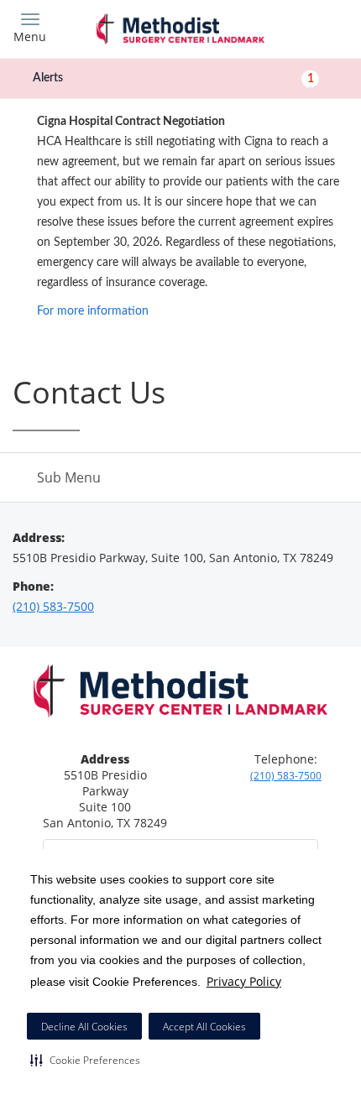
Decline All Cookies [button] (84, 1026)
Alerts (173, 78)
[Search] (306, 27)
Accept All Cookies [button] (204, 1026)
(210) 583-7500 (53, 606)
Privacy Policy (244, 981)
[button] (85, 1059)
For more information (93, 311)
